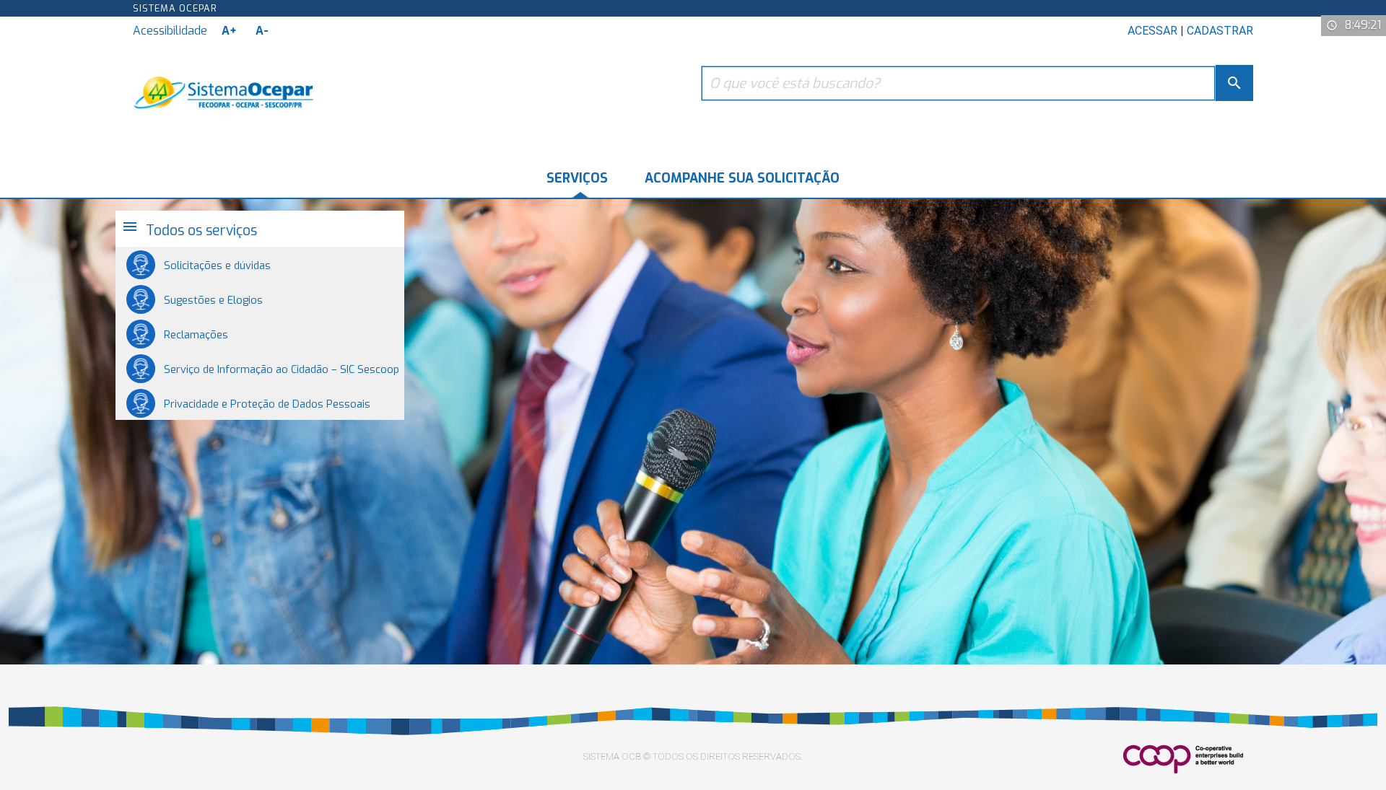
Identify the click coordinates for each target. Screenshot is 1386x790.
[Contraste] (289, 30)
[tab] (260, 229)
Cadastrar (1220, 31)
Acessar (1152, 31)
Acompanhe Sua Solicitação (742, 178)
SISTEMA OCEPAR (175, 8)
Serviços (577, 178)
